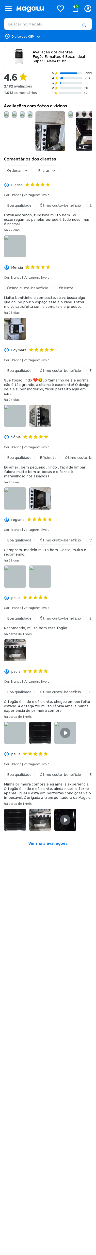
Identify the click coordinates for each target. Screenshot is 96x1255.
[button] (84, 25)
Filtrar (44, 171)
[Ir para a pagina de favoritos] (60, 8)
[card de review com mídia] (6, 114)
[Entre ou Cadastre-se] (88, 8)
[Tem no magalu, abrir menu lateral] (8, 8)
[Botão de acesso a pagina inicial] (33, 8)
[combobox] (48, 24)
